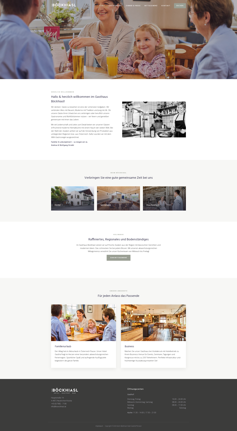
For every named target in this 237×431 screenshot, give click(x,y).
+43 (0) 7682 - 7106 (58, 403)
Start (102, 5)
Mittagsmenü (151, 5)
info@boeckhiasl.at (58, 406)
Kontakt (165, 5)
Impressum (99, 426)
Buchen (180, 5)
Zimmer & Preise (133, 5)
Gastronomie (115, 5)
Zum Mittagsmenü (118, 258)
